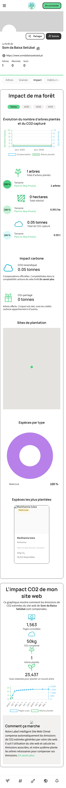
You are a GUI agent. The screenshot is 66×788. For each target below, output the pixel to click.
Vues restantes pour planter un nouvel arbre (31, 679)
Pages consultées (31, 629)
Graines (23, 80)
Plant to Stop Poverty (25, 186)
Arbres (9, 80)
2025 (38, 106)
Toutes (13, 106)
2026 (26, 106)
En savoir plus (47, 279)
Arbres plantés (31, 662)
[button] (31, 367)
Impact (37, 80)
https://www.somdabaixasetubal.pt (24, 55)
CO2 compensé (31, 645)
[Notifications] (57, 781)
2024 (50, 106)
